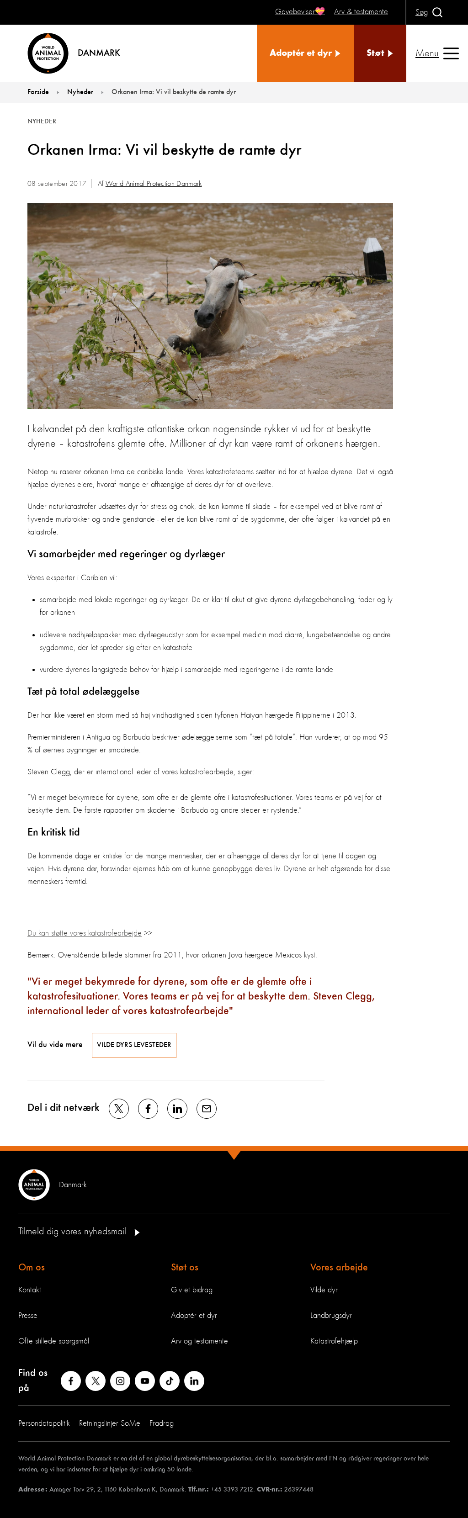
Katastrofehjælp (334, 1341)
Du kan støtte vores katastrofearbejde (84, 933)
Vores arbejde (339, 1268)
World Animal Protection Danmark (154, 184)
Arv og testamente (199, 1341)
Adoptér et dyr (194, 1316)
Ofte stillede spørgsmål (53, 1341)
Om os (31, 1268)
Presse (27, 1316)
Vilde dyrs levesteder (134, 1045)
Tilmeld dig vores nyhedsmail (73, 1232)
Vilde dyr (324, 1290)
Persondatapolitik (44, 1423)
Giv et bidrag (192, 1290)
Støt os (184, 1268)
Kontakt (29, 1290)
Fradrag (161, 1423)
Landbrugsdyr (331, 1316)
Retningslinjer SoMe (109, 1423)
